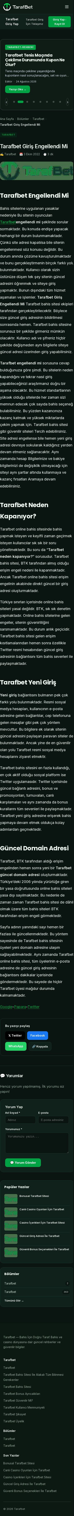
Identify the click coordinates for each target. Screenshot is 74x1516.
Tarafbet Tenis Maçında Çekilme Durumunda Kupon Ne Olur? (35, 59)
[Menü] (67, 7)
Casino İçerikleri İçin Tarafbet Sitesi (27, 1477)
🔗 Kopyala (40, 1046)
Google (6, 1007)
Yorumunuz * (13, 1129)
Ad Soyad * (12, 1112)
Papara (20, 1007)
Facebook (37, 1035)
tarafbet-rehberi (20, 47)
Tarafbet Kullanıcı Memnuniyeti (24, 1407)
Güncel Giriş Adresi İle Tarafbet (24, 1484)
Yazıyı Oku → (17, 89)
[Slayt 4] (34, 102)
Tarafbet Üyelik (13, 1421)
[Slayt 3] (27, 102)
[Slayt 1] (14, 102)
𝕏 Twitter (15, 1035)
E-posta (43, 1112)
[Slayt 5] (40, 102)
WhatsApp (15, 1046)
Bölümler (23, 119)
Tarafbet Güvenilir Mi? (18, 1400)
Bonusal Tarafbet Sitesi (19, 1463)
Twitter (33, 1007)
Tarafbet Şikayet (14, 1414)
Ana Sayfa (7, 119)
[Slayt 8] (60, 102)
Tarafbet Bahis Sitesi (17, 1386)
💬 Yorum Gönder (23, 1162)
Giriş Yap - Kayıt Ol (59, 21)
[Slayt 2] (20, 102)
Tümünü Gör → (14, 1300)
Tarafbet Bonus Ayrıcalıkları (21, 1393)
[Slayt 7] (53, 102)
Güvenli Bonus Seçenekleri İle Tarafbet (30, 1491)
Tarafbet (38, 119)
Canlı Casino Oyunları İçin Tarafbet (26, 1470)
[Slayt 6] (47, 102)
